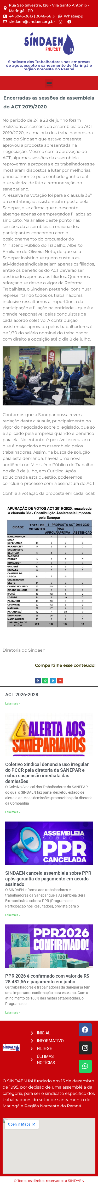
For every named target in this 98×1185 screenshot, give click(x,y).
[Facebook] (85, 1029)
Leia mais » (12, 703)
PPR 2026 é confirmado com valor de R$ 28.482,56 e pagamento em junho (47, 978)
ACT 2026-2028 (21, 694)
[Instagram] (85, 1047)
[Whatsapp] (85, 1066)
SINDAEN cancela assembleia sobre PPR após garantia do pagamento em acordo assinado (48, 878)
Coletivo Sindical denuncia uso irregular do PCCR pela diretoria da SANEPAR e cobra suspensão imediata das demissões (47, 773)
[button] (49, 83)
